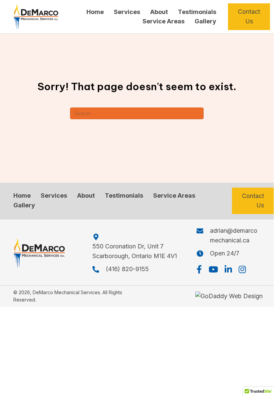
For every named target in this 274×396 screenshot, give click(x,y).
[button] (199, 269)
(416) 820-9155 (127, 268)
